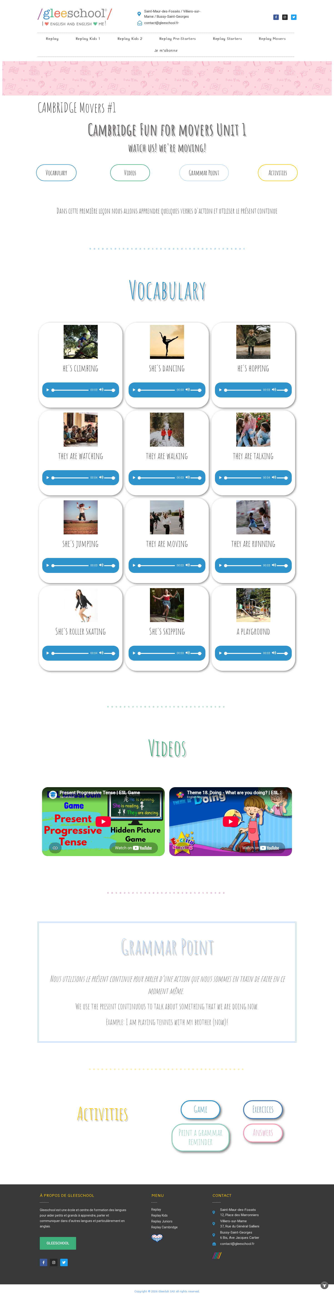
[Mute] (101, 389)
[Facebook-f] (276, 17)
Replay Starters (227, 39)
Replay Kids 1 (88, 39)
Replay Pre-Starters (177, 39)
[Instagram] (285, 17)
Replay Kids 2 (129, 39)
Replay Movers (272, 39)
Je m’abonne (166, 50)
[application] (81, 390)
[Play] (47, 389)
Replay (52, 39)
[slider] (110, 389)
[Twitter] (294, 17)
